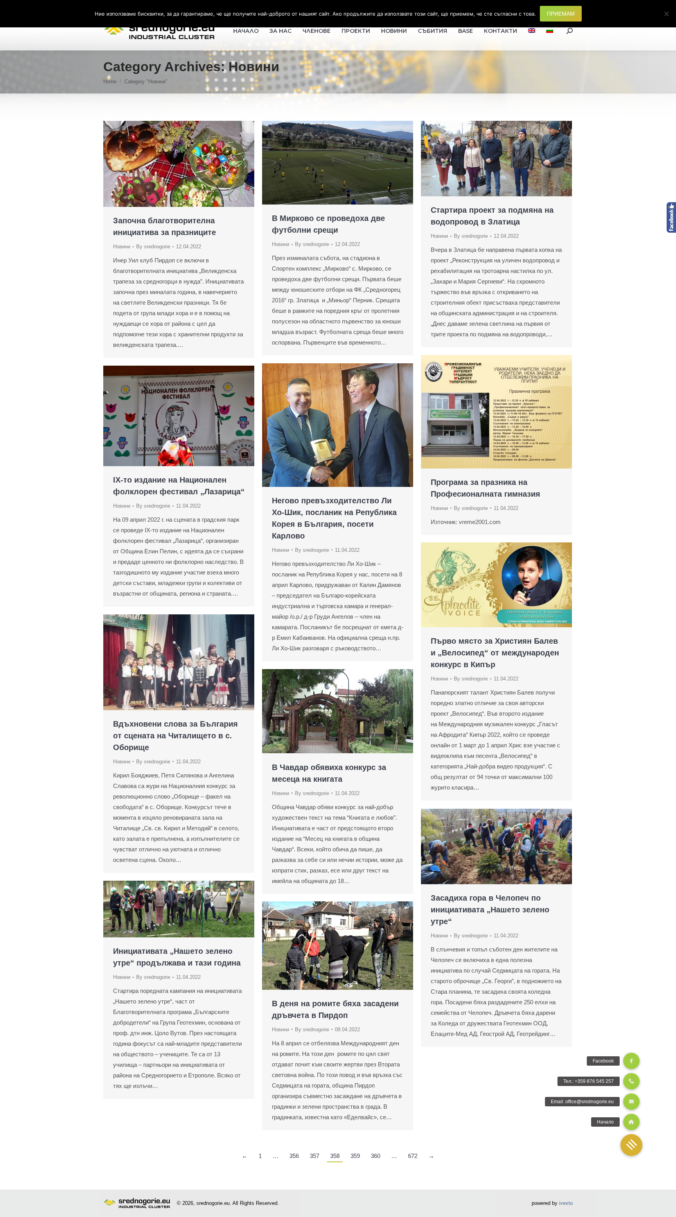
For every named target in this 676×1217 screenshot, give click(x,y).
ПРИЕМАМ (561, 14)
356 (294, 1155)
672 (412, 1155)
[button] (631, 1145)
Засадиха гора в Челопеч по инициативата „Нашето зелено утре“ (490, 910)
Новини (121, 247)
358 (335, 1155)
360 (375, 1155)
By (153, 247)
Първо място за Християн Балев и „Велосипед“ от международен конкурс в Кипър (495, 653)
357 (314, 1155)
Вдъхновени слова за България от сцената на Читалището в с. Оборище (175, 736)
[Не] (666, 14)
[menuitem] (532, 30)
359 (355, 1155)
